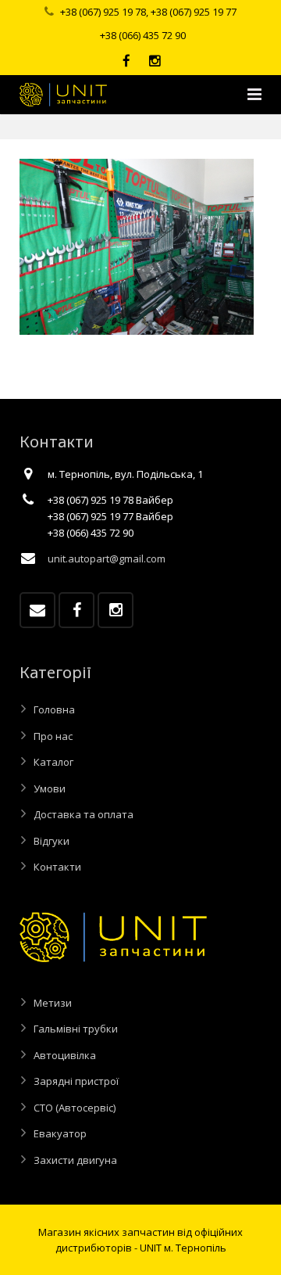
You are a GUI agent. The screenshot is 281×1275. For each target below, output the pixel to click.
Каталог (53, 762)
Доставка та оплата (83, 814)
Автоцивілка (65, 1055)
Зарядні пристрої (76, 1081)
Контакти (57, 867)
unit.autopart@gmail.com (106, 558)
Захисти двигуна (75, 1160)
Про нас (53, 736)
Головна (54, 709)
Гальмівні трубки (76, 1029)
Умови (50, 788)
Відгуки (51, 841)
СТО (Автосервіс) (75, 1108)
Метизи (53, 1003)
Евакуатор (60, 1133)
